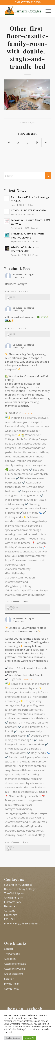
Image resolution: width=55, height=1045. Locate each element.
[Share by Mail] (46, 142)
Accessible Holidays (15, 963)
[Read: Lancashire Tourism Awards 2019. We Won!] (7, 221)
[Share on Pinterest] (36, 142)
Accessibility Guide (14, 968)
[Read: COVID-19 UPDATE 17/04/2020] (7, 211)
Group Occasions (14, 973)
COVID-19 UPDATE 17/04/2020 (28, 210)
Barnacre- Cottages (23, 274)
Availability (10, 958)
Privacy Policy (11, 983)
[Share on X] (18, 142)
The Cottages (12, 953)
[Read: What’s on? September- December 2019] (7, 248)
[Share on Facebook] (9, 142)
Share (25, 291)
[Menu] (46, 10)
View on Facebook (12, 291)
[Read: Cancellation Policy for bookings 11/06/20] (7, 198)
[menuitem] (46, 10)
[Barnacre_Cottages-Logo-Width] (23, 10)
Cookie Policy (11, 988)
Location (9, 978)
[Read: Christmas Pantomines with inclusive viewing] (7, 235)
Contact (8, 948)
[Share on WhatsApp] (27, 142)
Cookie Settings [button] (13, 1038)
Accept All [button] (29, 1038)
